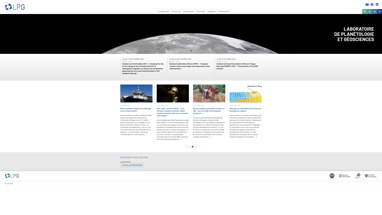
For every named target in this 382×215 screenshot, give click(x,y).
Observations (188, 11)
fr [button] (365, 11)
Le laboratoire (163, 11)
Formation (211, 11)
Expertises (200, 11)
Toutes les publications (132, 165)
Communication (223, 11)
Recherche (176, 11)
